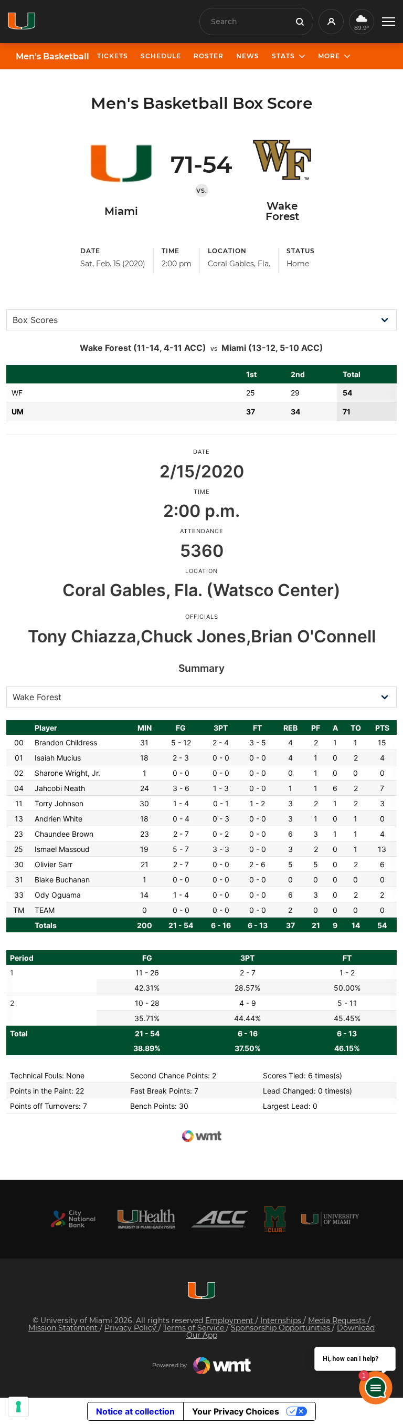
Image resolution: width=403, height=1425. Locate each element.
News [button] (247, 56)
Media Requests (338, 1320)
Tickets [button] (112, 56)
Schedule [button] (161, 56)
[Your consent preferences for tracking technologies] (18, 1407)
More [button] (329, 56)
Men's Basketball (52, 57)
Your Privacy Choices (235, 1411)
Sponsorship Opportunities (281, 1328)
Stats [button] (283, 56)
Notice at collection (135, 1411)
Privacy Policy (131, 1328)
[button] (388, 21)
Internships (281, 1320)
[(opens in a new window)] (73, 1219)
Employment (230, 1320)
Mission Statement (64, 1328)
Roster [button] (209, 56)
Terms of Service (194, 1328)
